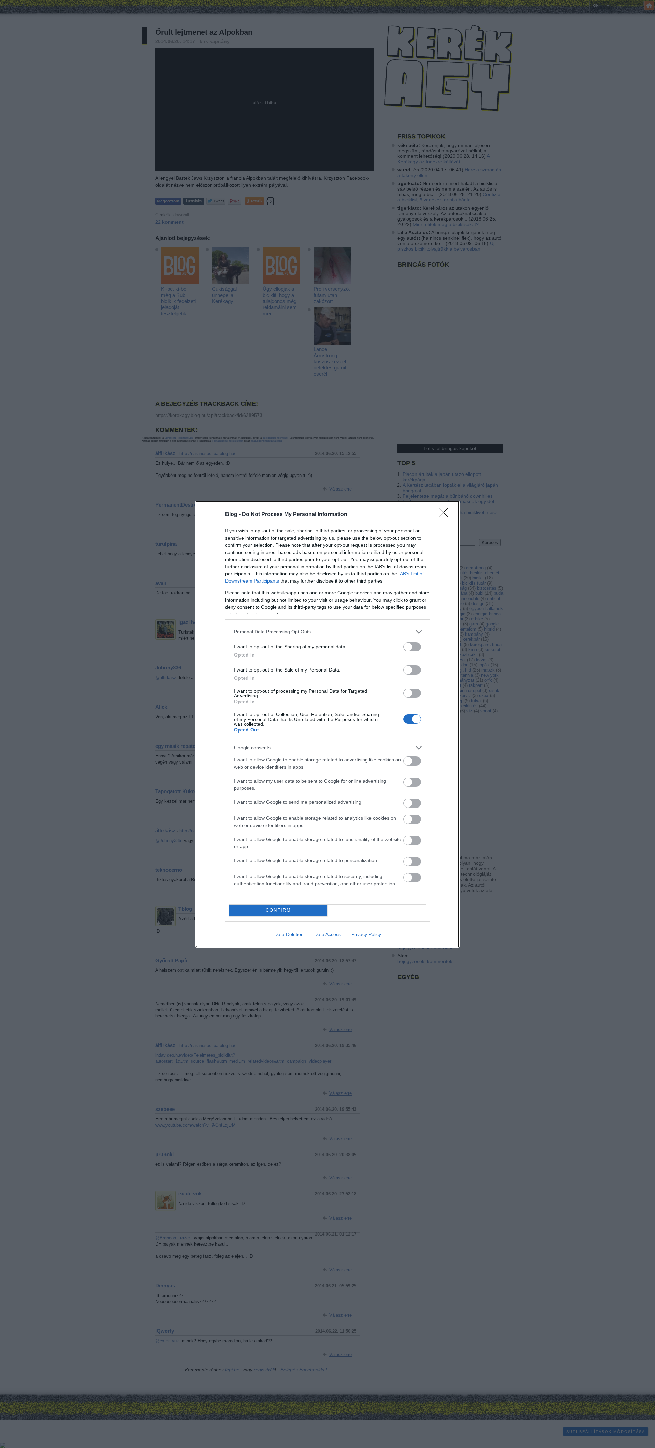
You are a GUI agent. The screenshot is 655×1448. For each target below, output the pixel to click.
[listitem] (327, 631)
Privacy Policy (366, 934)
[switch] (412, 646)
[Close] (445, 514)
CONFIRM (278, 910)
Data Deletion (289, 934)
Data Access (327, 934)
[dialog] (327, 724)
